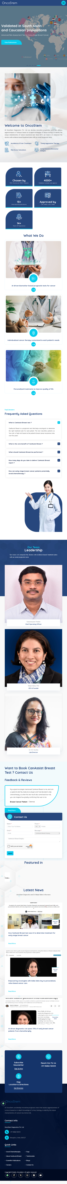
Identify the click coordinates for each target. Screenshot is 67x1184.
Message (38, 830)
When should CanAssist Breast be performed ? (26, 452)
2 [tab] (32, 65)
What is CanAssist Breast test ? (20, 422)
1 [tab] (28, 65)
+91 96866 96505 (15, 1132)
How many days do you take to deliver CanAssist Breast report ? (29, 461)
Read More (12, 810)
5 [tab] (39, 65)
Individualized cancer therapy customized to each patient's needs (33, 340)
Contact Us (30, 1165)
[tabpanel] (33, 36)
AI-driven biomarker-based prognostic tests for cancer (33, 286)
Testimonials (30, 1156)
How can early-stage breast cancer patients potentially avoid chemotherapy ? (29, 472)
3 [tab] (34, 65)
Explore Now (51, 61)
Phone (37, 824)
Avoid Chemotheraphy (13, 1152)
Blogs (28, 1160)
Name (9, 824)
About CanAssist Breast (13, 1156)
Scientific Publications (13, 1160)
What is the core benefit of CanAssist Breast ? (26, 444)
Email (9, 830)
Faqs (27, 1152)
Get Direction (18, 1088)
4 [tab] (37, 65)
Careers (8, 1165)
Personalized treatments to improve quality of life (33, 389)
